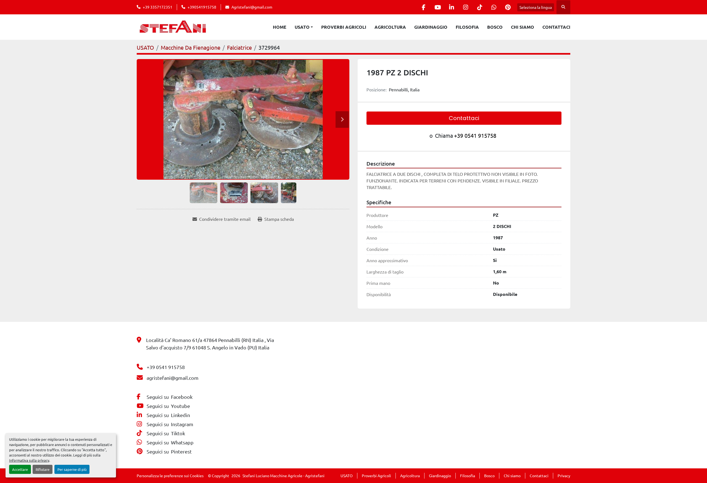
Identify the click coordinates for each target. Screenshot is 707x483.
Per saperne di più (71, 469)
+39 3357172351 (157, 6)
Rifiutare (42, 469)
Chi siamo (522, 27)
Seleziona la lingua (535, 7)
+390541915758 (202, 6)
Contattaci (556, 27)
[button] (304, 27)
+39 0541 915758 (475, 135)
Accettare (20, 469)
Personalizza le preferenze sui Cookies (170, 475)
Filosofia (467, 27)
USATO (302, 27)
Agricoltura (390, 27)
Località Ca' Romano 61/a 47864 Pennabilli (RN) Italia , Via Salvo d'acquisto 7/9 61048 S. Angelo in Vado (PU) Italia (210, 343)
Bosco (495, 27)
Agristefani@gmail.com (251, 6)
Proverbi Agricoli (343, 27)
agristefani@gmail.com (173, 378)
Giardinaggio (430, 27)
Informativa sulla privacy (29, 460)
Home (279, 27)
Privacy (564, 475)
